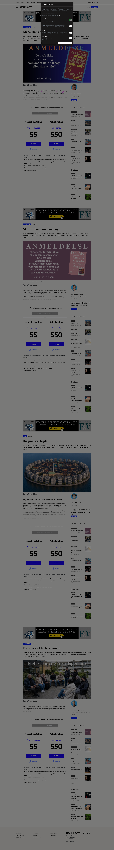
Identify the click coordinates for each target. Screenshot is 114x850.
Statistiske (43, 30)
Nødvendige (44, 18)
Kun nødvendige (49, 43)
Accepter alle (65, 43)
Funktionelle (44, 23)
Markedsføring (44, 36)
